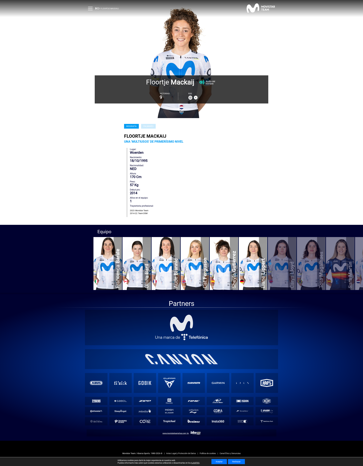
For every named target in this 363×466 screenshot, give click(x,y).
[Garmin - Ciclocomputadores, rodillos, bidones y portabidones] (218, 383)
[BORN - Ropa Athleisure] (242, 383)
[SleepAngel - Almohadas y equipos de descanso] (120, 411)
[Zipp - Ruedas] (145, 401)
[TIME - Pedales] (193, 401)
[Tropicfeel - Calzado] (169, 421)
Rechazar (236, 461)
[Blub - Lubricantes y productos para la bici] (267, 401)
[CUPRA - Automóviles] (169, 383)
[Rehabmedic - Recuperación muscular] (242, 411)
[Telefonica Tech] (267, 421)
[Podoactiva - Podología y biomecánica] (145, 411)
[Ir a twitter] (196, 98)
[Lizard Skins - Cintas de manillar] (218, 401)
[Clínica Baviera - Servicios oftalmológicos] (96, 421)
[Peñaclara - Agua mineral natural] (193, 411)
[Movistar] (181, 323)
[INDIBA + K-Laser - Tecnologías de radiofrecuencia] (169, 411)
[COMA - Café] (218, 411)
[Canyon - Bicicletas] (181, 359)
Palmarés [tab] (148, 126)
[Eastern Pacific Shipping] (242, 421)
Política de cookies (208, 453)
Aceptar (219, 461)
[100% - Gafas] (266, 383)
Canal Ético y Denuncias (230, 453)
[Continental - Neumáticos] (96, 411)
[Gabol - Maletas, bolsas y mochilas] (120, 401)
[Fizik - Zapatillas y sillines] (120, 383)
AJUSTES (195, 463)
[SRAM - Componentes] (193, 383)
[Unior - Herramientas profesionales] (267, 411)
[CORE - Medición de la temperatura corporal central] (145, 421)
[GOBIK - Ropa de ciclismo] (145, 383)
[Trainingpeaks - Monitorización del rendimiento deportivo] (120, 421)
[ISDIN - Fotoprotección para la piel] (242, 401)
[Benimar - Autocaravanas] (193, 421)
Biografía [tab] (131, 126)
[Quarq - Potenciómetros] (169, 401)
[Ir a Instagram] (190, 98)
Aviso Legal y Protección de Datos (181, 453)
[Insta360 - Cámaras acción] (218, 421)
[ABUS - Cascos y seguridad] (96, 383)
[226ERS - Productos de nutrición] (96, 401)
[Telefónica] (181, 337)
